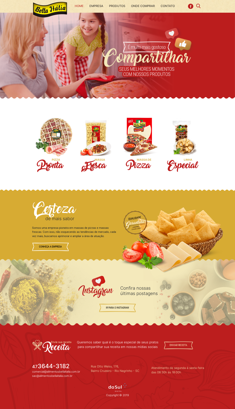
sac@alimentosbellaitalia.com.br (52, 376)
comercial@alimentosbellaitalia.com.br (56, 371)
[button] (117, 6)
